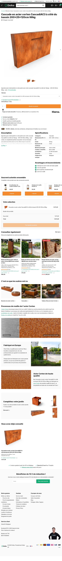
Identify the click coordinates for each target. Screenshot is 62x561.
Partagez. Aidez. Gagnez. (37, 502)
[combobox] (31, 96)
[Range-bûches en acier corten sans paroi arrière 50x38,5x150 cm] (51, 248)
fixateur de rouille (5, 315)
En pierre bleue (6, 508)
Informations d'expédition (22, 502)
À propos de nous (36, 493)
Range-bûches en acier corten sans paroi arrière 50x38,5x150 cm (50, 261)
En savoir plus (12, 90)
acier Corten (36, 383)
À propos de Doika (35, 496)
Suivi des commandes (21, 498)
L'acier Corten (4, 309)
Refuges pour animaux (6, 510)
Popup (20, 99)
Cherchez (43, 5)
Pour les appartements (8, 500)
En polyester (6, 506)
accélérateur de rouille (7, 313)
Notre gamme (5, 493)
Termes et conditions (21, 504)
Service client (49, 1)
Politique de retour (20, 506)
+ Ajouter (11, 193)
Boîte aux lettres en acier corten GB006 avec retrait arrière (30, 260)
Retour (17, 500)
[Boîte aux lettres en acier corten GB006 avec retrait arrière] (31, 248)
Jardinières (4, 502)
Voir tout (57, 232)
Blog (32, 500)
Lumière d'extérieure (6, 512)
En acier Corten (6, 504)
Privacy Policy (19, 508)
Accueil (3, 11)
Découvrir (6, 410)
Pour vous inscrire (43, 481)
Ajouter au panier (33, 106)
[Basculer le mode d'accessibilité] (53, 1)
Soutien (18, 493)
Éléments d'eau (9, 11)
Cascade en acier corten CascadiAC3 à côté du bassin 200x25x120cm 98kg (11, 451)
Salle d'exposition (35, 498)
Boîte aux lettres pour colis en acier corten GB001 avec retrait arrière (10, 261)
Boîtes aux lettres (5, 496)
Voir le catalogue (2, 5)
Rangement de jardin (6, 516)
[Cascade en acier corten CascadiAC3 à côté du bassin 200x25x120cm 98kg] (12, 437)
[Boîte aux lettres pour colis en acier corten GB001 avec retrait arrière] (10, 248)
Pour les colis (6, 498)
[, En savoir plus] (52, 5)
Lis (3, 145)
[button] (5, 105)
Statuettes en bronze (6, 514)
